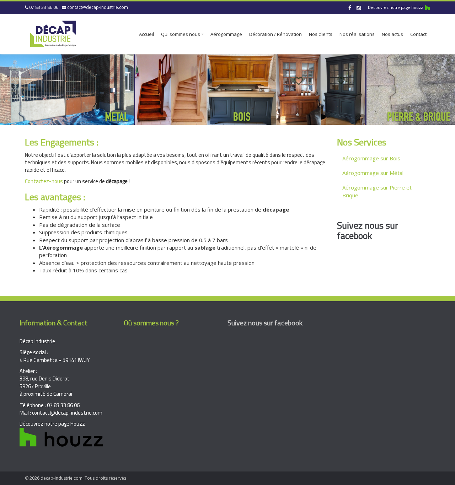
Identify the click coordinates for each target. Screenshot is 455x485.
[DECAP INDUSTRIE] (53, 33)
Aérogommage (226, 34)
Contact (418, 34)
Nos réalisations (357, 34)
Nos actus (392, 34)
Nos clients (320, 34)
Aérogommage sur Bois (371, 158)
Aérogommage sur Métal (372, 172)
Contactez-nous (44, 181)
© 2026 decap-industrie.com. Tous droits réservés (75, 478)
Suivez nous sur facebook (367, 230)
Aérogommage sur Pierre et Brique (377, 191)
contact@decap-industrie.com (97, 7)
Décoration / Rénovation (275, 34)
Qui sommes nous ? (182, 34)
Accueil (146, 34)
